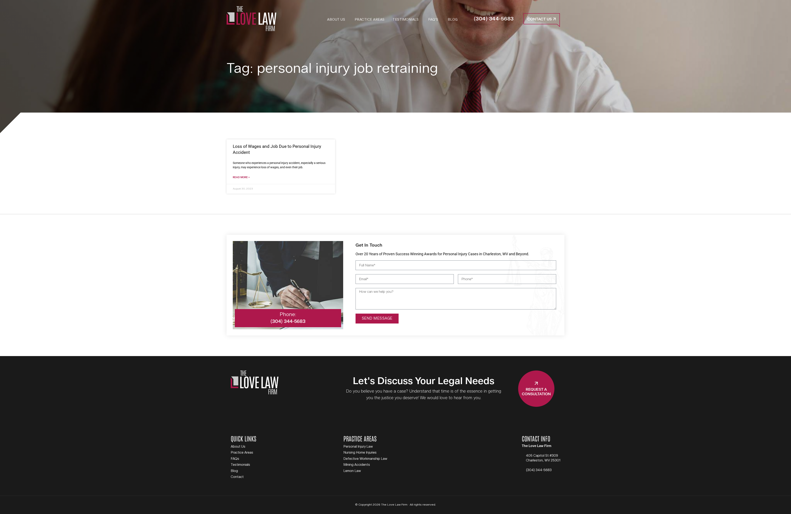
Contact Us (540, 19)
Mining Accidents (356, 464)
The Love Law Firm (251, 18)
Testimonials (240, 464)
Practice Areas (242, 452)
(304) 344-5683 (494, 18)
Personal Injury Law (358, 446)
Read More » (241, 177)
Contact (237, 476)
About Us (238, 446)
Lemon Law (352, 470)
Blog (234, 470)
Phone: (288, 314)
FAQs (235, 458)
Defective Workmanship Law (365, 458)
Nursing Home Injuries (360, 452)
